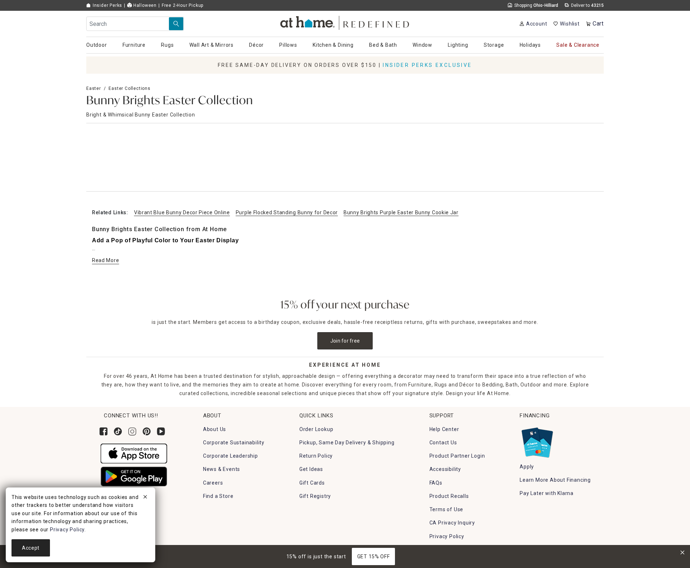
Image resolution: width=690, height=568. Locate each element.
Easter (93, 88)
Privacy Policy (446, 536)
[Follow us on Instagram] (132, 431)
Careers (213, 483)
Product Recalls (449, 496)
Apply (527, 466)
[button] (345, 22)
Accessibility (445, 469)
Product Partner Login (457, 456)
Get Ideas (311, 469)
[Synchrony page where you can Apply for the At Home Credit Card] (537, 441)
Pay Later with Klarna (547, 493)
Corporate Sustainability (233, 442)
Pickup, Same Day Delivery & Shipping (347, 442)
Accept (31, 548)
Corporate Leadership (230, 456)
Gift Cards (312, 483)
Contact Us (443, 442)
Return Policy (316, 456)
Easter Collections (129, 88)
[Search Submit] (176, 23)
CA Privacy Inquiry (452, 523)
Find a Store (218, 496)
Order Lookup (316, 429)
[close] (145, 498)
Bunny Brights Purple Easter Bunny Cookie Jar (401, 212)
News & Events (221, 469)
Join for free (345, 341)
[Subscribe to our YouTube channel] (161, 431)
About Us (214, 429)
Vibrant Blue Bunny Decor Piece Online (182, 212)
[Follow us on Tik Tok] (118, 431)
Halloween (144, 5)
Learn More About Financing (555, 480)
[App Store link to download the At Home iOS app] (134, 453)
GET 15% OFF (373, 556)
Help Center (444, 429)
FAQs (435, 483)
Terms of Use (446, 509)
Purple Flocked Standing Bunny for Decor (287, 212)
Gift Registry (315, 496)
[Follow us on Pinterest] (146, 431)
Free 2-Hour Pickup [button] (182, 5)
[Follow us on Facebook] (103, 431)
